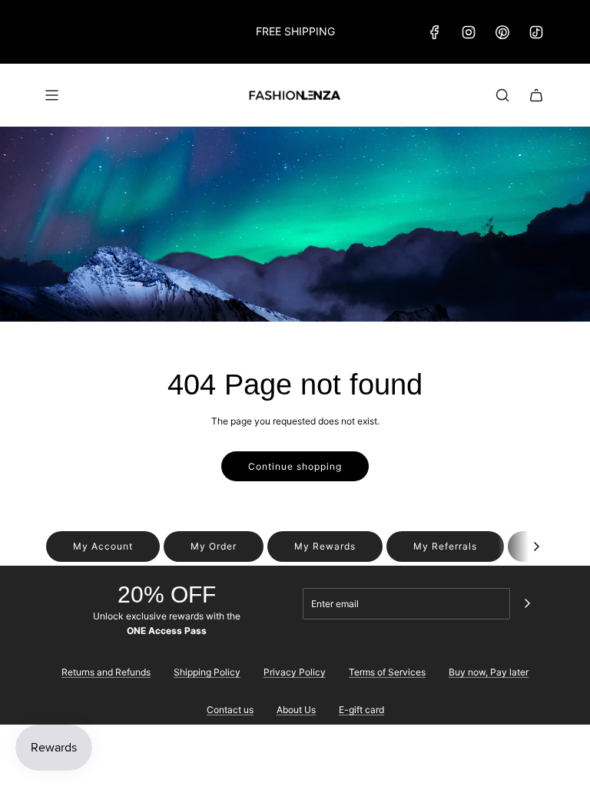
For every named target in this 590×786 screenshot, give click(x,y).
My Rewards (325, 546)
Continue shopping (295, 466)
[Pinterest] (502, 32)
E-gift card (361, 709)
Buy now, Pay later (489, 672)
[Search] (502, 95)
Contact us (230, 709)
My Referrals (445, 546)
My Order (214, 546)
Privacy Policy (295, 672)
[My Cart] (536, 95)
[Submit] (527, 603)
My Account (103, 546)
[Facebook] (435, 32)
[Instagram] (469, 32)
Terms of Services (387, 672)
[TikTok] (536, 32)
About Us (296, 709)
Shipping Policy (207, 672)
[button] (536, 546)
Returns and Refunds (106, 672)
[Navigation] (51, 95)
